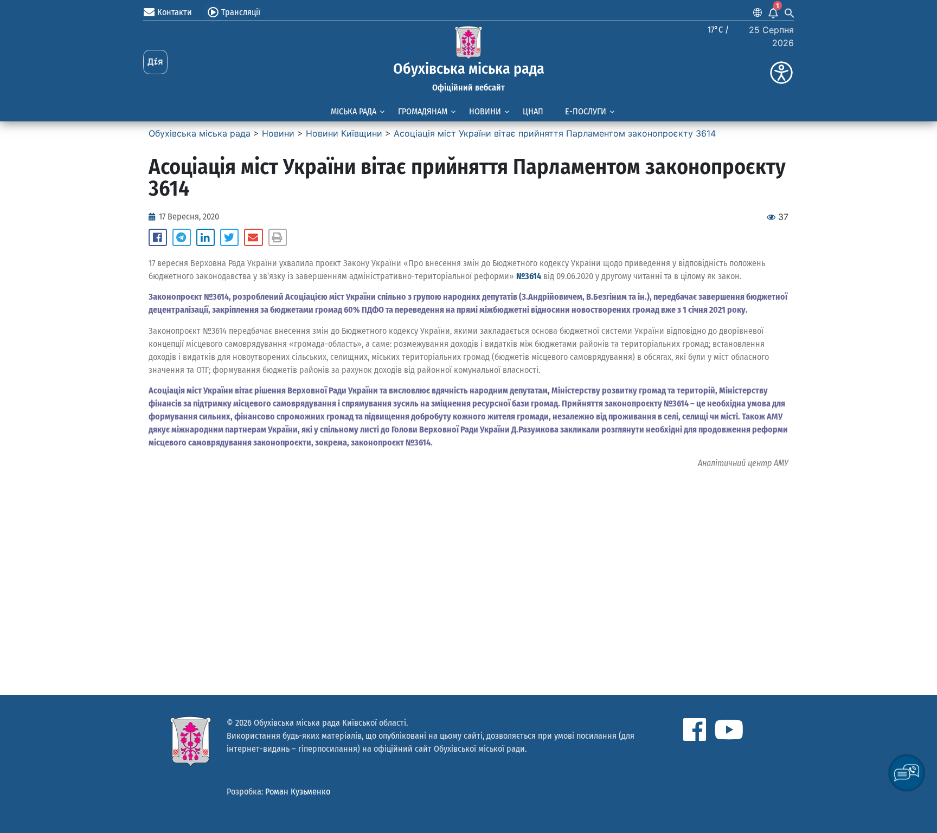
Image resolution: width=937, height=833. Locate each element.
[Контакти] (149, 12)
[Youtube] (729, 729)
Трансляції (240, 12)
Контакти (174, 12)
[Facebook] (695, 729)
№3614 (528, 276)
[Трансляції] (213, 12)
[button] (158, 237)
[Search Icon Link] (789, 12)
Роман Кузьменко (297, 791)
